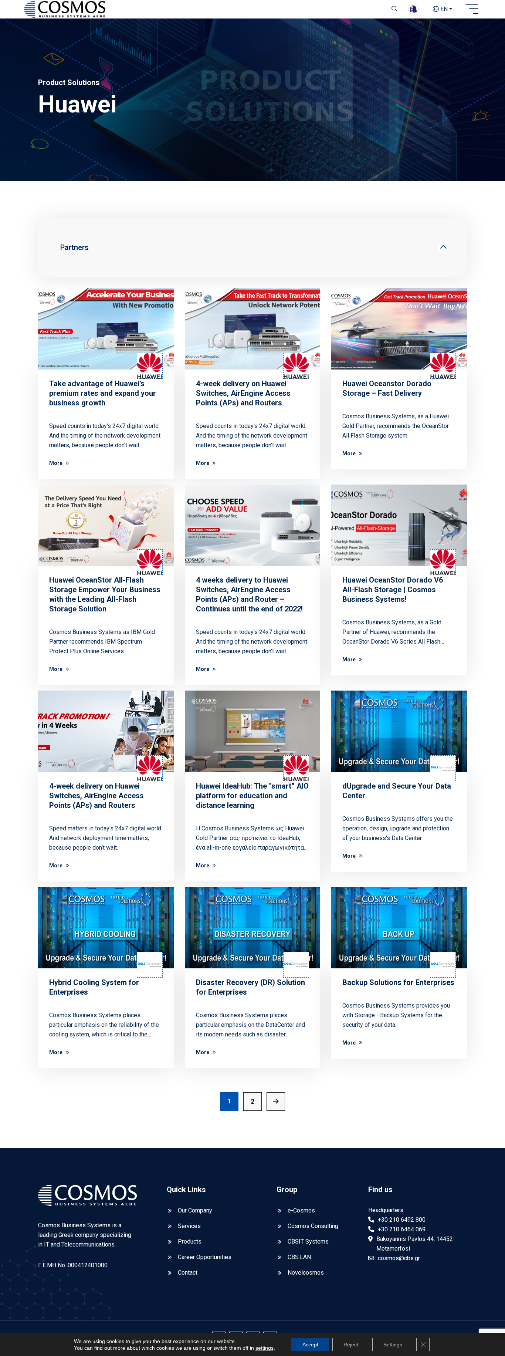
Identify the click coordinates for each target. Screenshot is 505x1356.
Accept (310, 1344)
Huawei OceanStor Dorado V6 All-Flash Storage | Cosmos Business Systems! (392, 590)
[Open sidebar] (471, 9)
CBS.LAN (299, 1257)
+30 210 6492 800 (402, 1219)
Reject (350, 1344)
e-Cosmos (301, 1210)
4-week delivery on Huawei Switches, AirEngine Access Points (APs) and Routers (243, 393)
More (55, 463)
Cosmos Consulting (313, 1225)
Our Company (195, 1210)
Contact (187, 1272)
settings (264, 1348)
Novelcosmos (306, 1272)
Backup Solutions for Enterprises (398, 982)
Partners (74, 247)
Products (189, 1241)
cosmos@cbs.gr (399, 1258)
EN (443, 9)
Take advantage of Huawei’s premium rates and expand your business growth (102, 393)
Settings (392, 1344)
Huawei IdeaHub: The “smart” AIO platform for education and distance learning (252, 796)
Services (189, 1225)
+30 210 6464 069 (402, 1229)
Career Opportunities (204, 1257)
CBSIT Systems (308, 1241)
